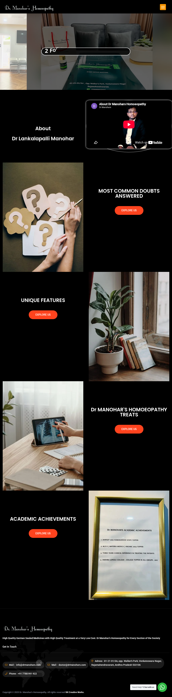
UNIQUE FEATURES (43, 300)
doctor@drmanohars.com (72, 665)
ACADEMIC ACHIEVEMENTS (43, 519)
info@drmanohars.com (28, 665)
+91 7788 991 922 (27, 673)
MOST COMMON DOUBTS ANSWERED (129, 193)
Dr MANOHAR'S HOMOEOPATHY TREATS (129, 412)
